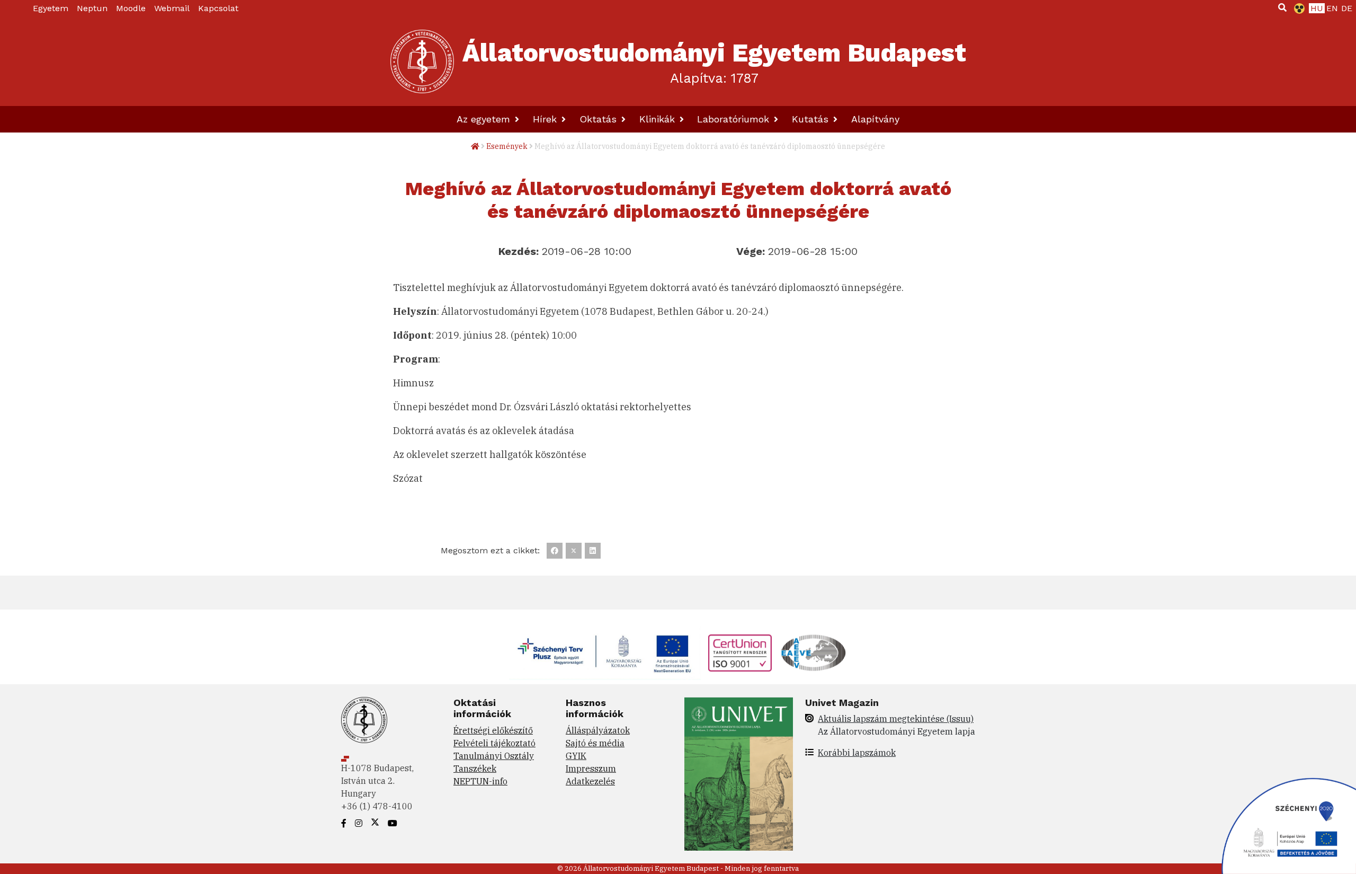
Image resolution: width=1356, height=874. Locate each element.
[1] (1282, 7)
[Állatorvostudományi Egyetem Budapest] (422, 61)
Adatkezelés (590, 781)
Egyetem (50, 8)
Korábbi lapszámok (857, 752)
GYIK (576, 756)
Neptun (92, 8)
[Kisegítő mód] (1297, 8)
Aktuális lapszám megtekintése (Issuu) (896, 718)
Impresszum (591, 768)
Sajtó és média (595, 743)
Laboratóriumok (734, 119)
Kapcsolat (218, 8)
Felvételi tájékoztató (494, 743)
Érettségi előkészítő (493, 730)
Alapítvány (875, 119)
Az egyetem (485, 119)
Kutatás (812, 119)
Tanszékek (474, 768)
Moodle (131, 8)
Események (507, 146)
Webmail (172, 8)
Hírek (546, 119)
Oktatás (599, 119)
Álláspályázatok (598, 730)
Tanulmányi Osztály (493, 756)
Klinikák (658, 119)
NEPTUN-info (480, 781)
